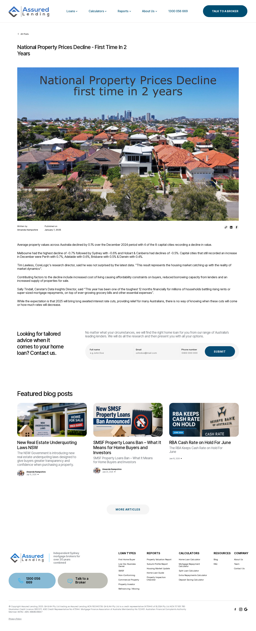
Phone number (189, 349)
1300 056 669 (178, 11)
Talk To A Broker (225, 11)
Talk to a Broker (81, 580)
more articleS (128, 509)
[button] (72, 11)
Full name (95, 349)
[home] (30, 11)
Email (138, 349)
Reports (123, 11)
